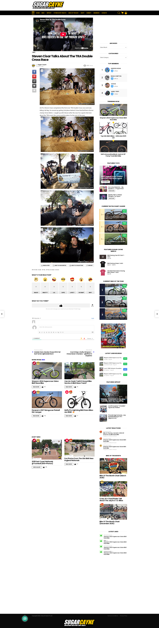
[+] (63, 332)
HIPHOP (49, 13)
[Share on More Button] (34, 90)
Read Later (46, 265)
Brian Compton (116, 76)
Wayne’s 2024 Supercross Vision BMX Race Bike (45, 382)
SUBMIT (88, 13)
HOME (38, 13)
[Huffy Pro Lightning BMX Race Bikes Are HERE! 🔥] (79, 399)
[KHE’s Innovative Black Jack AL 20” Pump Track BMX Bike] (113, 146)
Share (42, 70)
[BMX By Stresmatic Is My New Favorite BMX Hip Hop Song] (113, 394)
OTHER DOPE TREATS (60, 13)
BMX (43, 13)
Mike (105, 540)
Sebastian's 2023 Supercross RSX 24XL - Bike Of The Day (115, 292)
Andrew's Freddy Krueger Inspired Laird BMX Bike (115, 305)
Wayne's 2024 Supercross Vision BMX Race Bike (113, 357)
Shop (82, 13)
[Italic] (42, 332)
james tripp (115, 91)
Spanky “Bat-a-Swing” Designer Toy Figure (115, 195)
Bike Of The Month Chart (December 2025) (110, 522)
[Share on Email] (34, 86)
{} (60, 332)
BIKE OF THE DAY (73, 13)
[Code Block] (56, 332)
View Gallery (36, 467)
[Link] (58, 332)
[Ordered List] (49, 332)
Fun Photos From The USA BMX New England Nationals (78, 459)
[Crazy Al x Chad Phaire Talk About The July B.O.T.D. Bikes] (113, 489)
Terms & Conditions (112, 616)
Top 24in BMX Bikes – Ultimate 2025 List (113, 137)
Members (96, 13)
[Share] (67, 134)
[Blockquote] (53, 332)
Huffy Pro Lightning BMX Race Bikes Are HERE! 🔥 (78, 411)
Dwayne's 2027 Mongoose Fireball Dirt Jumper (115, 230)
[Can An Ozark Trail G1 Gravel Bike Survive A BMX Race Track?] (79, 370)
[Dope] (38, 363)
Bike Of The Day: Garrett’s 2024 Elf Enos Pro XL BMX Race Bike (113, 433)
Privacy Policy (123, 616)
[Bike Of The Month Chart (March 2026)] (113, 466)
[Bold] (40, 332)
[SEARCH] (119, 13)
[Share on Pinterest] (34, 76)
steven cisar (37, 270)
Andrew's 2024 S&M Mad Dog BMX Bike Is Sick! (115, 217)
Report (90, 265)
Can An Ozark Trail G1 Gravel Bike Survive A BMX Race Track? (78, 382)
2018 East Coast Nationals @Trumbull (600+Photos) (42, 462)
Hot (67, 392)
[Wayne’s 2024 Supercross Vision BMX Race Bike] (47, 370)
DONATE (104, 13)
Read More (36, 387)
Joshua (113, 84)
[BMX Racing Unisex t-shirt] (103, 264)
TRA (44, 270)
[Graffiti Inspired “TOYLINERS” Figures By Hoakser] (103, 409)
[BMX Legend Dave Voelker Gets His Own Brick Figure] (113, 175)
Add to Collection (77, 265)
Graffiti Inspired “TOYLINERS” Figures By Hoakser (116, 406)
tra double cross (53, 270)
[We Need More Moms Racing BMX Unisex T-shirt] (103, 272)
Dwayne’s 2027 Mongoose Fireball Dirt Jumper (46, 411)
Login (92, 318)
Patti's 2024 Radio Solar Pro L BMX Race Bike (115, 317)
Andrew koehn (116, 68)
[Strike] (46, 332)
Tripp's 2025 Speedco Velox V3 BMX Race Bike (115, 242)
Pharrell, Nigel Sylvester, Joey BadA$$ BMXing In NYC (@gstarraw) (117, 416)
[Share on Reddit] (34, 81)
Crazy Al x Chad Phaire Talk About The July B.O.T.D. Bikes (111, 499)
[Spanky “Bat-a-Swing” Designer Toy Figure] (103, 197)
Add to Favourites (60, 265)
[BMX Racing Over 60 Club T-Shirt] (103, 257)
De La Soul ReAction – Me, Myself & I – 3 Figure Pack (116, 187)
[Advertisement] (97, 5)
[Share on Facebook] (34, 72)
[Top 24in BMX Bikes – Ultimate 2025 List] (113, 128)
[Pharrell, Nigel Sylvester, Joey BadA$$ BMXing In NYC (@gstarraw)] (103, 418)
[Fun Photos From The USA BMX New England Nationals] (79, 448)
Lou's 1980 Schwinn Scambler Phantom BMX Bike (113, 368)
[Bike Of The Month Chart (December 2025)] (113, 512)
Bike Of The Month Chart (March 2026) (113, 476)
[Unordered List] (51, 332)
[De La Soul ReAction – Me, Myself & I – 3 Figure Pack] (103, 189)
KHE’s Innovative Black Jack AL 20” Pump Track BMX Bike (113, 155)
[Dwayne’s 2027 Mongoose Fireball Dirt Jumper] (47, 399)
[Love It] (70, 392)
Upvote (61, 305)
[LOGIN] (126, 13)
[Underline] (44, 332)
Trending (34, 363)
